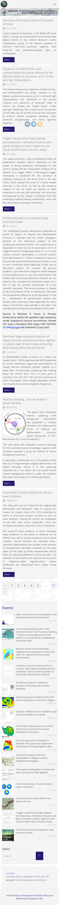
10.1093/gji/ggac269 (13, 327)
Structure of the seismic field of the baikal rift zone (28, 22)
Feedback (10, 873)
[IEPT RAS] (4, 4)
